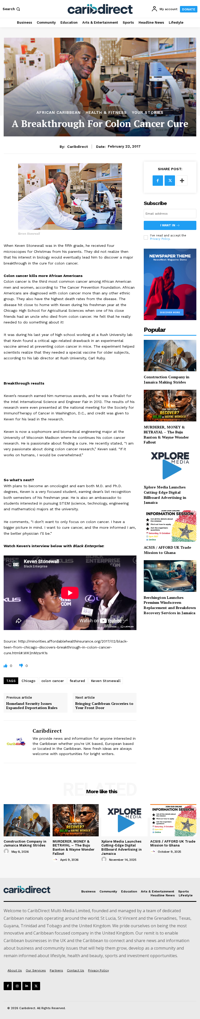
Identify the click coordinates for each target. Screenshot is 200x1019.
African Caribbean (58, 113)
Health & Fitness (106, 113)
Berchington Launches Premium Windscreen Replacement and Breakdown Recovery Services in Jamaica (170, 605)
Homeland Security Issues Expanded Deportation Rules (32, 706)
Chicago (29, 681)
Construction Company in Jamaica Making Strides (166, 379)
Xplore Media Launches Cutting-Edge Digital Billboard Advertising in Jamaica (165, 495)
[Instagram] (17, 986)
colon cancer (52, 681)
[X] (170, 180)
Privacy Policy (160, 239)
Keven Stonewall (106, 681)
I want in (167, 225)
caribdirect (77, 146)
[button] (12, 9)
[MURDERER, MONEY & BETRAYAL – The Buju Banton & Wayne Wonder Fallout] (170, 405)
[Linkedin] (26, 986)
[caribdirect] (16, 741)
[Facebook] (158, 180)
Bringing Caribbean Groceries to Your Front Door (104, 706)
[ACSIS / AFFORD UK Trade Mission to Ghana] (170, 526)
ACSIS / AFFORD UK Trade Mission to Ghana (167, 550)
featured (77, 681)
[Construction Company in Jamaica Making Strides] (170, 355)
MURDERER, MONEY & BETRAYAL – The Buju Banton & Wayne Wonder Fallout (166, 435)
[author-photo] (7, 851)
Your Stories (148, 113)
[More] (182, 180)
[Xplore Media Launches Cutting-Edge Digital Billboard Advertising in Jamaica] (170, 465)
